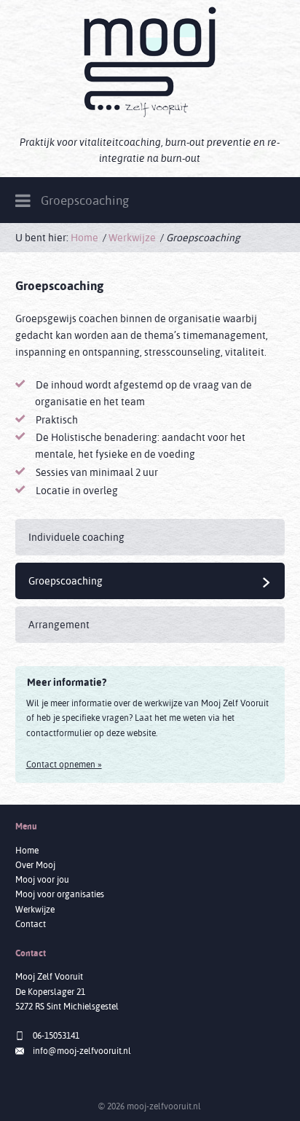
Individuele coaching (76, 537)
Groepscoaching (150, 580)
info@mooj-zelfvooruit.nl (82, 1050)
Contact (30, 923)
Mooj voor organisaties (59, 893)
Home (84, 237)
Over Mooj (35, 864)
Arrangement (59, 624)
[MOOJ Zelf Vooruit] (150, 62)
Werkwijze (132, 237)
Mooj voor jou (42, 879)
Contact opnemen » (64, 764)
